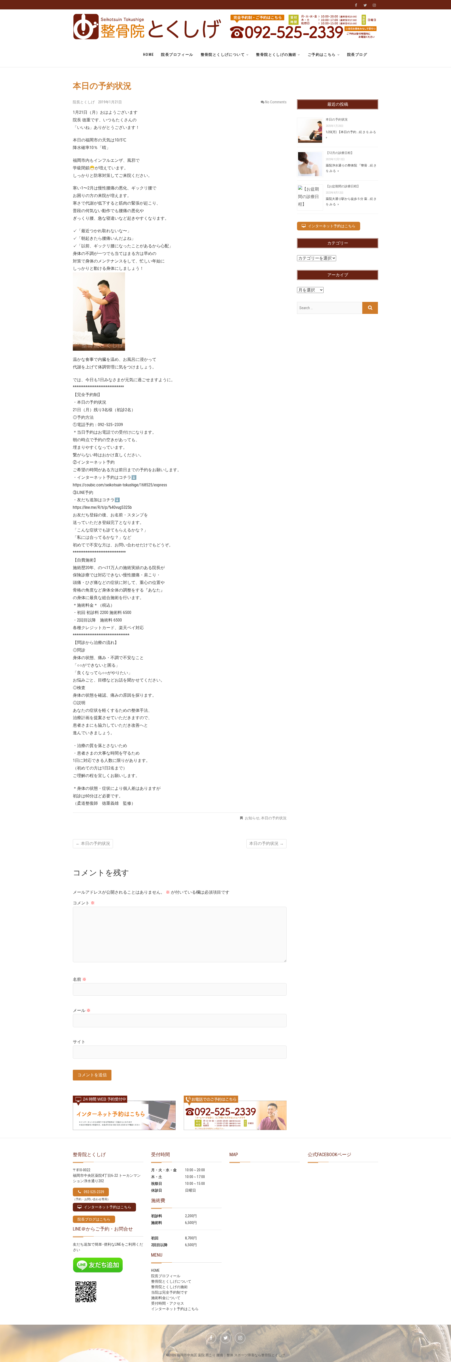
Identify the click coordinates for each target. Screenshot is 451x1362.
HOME (148, 54)
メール (82, 1010)
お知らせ (252, 818)
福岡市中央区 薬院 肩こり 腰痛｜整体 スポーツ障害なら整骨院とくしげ (231, 1355)
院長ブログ (357, 54)
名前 (79, 979)
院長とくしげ (84, 102)
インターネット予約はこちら (175, 1309)
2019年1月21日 (110, 102)
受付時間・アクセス (167, 1303)
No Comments (276, 102)
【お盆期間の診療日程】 (343, 186)
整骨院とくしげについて (223, 54)
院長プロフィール (177, 54)
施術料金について (165, 1298)
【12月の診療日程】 (340, 153)
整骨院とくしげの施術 (276, 54)
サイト (79, 1041)
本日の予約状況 (274, 818)
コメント (84, 902)
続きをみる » (351, 168)
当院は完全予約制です (169, 1292)
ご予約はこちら (322, 54)
